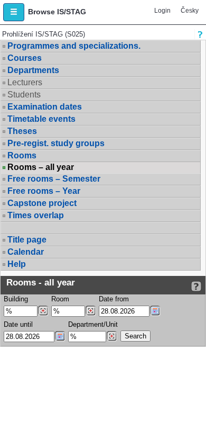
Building (16, 299)
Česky (190, 10)
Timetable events (41, 118)
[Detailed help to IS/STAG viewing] (196, 286)
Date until (18, 324)
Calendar (25, 251)
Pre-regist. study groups (56, 143)
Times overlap (35, 215)
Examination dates (44, 106)
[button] (13, 12)
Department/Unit (93, 324)
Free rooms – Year (43, 190)
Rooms (21, 155)
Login (162, 10)
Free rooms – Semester (53, 178)
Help (16, 264)
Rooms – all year (40, 167)
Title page (26, 239)
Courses (24, 57)
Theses (22, 131)
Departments (33, 70)
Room (60, 299)
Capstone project (42, 203)
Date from (114, 299)
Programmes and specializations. (74, 45)
